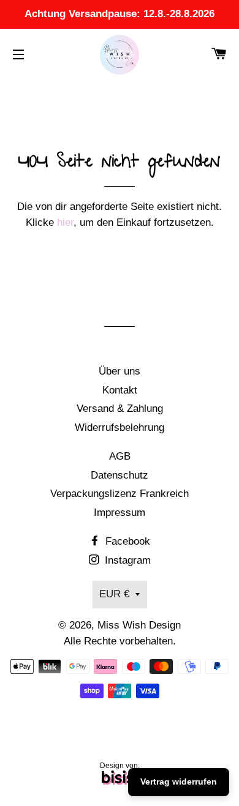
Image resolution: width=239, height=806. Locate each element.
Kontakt (119, 390)
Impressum (119, 512)
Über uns (119, 371)
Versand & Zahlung (120, 408)
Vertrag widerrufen (178, 781)
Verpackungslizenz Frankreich (119, 493)
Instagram (126, 560)
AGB (120, 456)
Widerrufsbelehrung (119, 427)
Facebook (126, 541)
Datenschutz (119, 475)
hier (65, 222)
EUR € (114, 594)
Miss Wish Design (139, 625)
